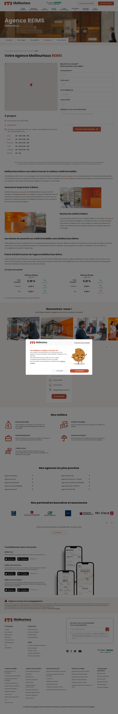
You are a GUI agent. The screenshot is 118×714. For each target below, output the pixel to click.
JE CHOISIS (59, 371)
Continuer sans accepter (81, 344)
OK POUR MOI (79, 371)
